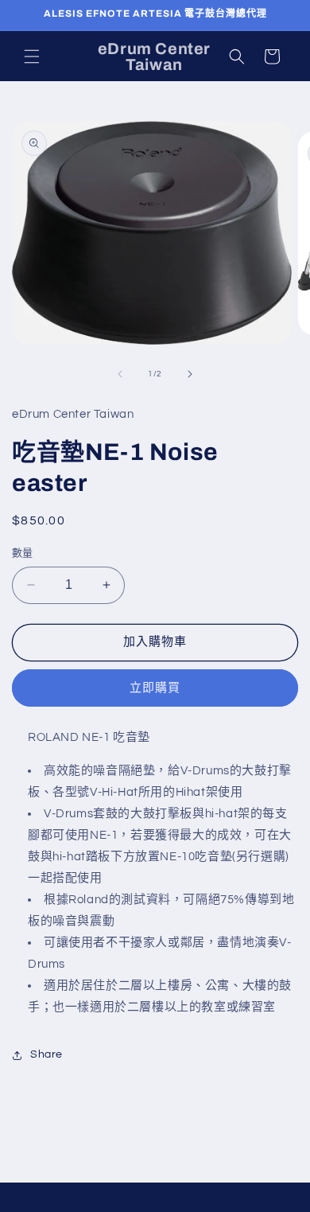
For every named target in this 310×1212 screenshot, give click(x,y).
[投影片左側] (120, 374)
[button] (31, 56)
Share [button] (46, 1054)
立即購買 (155, 688)
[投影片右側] (189, 374)
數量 (22, 553)
